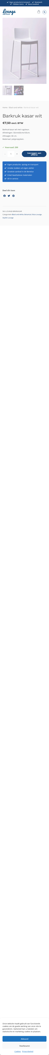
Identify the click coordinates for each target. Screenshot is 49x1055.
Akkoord (24, 1039)
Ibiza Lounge (37, 214)
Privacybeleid (27, 1051)
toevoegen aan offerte (34, 154)
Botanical (27, 214)
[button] (44, 12)
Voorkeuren (24, 1046)
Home (5, 107)
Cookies (17, 1051)
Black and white (15, 107)
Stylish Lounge (8, 218)
